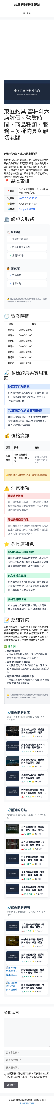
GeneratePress (27, 1103)
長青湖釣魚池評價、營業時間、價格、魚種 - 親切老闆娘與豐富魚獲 (32, 875)
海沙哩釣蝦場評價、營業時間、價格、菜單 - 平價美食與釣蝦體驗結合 (32, 972)
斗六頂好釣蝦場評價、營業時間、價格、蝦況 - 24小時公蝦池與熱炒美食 (33, 927)
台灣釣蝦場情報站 (27, 5)
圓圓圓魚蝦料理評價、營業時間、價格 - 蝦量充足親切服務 (32, 987)
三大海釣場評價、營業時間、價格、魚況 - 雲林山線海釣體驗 (32, 830)
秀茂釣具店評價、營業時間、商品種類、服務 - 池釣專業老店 (32, 777)
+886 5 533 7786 (28, 198)
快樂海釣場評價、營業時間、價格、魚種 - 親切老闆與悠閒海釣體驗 (32, 890)
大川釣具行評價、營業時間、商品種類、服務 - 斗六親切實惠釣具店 (32, 762)
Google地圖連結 (27, 209)
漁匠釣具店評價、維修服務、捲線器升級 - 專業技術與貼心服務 (32, 732)
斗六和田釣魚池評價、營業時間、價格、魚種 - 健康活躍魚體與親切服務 (32, 845)
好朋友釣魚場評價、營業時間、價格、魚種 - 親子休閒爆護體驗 (32, 860)
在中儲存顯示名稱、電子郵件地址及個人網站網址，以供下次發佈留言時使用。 (28, 1075)
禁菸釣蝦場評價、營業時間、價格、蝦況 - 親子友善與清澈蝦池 (32, 957)
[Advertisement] (27, 51)
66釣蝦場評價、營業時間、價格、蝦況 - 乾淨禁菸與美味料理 (32, 942)
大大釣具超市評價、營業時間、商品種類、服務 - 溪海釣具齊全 (32, 792)
